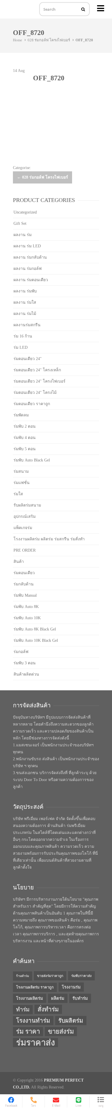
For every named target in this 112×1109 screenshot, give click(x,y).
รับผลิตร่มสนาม (27, 505)
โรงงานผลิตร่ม (29, 998)
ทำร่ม (23, 1009)
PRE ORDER (24, 550)
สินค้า (18, 561)
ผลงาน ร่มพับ (25, 291)
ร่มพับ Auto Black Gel (31, 460)
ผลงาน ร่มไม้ (24, 313)
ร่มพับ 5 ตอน (24, 449)
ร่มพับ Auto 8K (26, 606)
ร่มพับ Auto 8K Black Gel (34, 629)
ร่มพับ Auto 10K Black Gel (35, 640)
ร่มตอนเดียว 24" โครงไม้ (35, 392)
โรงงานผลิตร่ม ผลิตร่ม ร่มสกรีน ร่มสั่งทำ (49, 539)
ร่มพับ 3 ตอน (24, 663)
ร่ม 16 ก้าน (22, 336)
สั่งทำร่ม (48, 1009)
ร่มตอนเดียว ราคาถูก (31, 404)
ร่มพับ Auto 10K (27, 618)
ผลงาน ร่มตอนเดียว (30, 280)
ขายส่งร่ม (61, 1031)
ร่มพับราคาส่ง (81, 976)
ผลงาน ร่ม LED (27, 246)
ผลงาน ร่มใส (24, 302)
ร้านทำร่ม (22, 976)
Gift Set (19, 223)
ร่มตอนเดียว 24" (27, 359)
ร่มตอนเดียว (24, 573)
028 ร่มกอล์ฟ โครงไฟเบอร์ (49, 40)
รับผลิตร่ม (70, 1020)
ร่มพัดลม (21, 415)
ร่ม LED (20, 347)
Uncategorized (25, 212)
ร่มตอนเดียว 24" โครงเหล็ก (37, 370)
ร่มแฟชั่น (21, 483)
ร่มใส (18, 494)
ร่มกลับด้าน (23, 584)
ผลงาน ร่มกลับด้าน (30, 257)
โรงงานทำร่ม (33, 1020)
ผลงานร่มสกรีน (26, 325)
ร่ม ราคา (28, 1031)
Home (17, 40)
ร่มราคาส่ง (35, 1042)
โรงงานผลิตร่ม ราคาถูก (35, 987)
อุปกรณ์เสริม (24, 516)
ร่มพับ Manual (25, 595)
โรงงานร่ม (71, 987)
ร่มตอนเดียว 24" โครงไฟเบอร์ (39, 381)
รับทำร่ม (80, 998)
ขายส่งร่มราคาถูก (50, 976)
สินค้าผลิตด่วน (26, 674)
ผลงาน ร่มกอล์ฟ (27, 268)
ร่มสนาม (21, 471)
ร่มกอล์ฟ (20, 652)
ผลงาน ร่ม (22, 235)
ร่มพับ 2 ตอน (24, 426)
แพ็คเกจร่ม (22, 528)
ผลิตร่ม (57, 998)
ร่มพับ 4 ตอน (24, 437)
